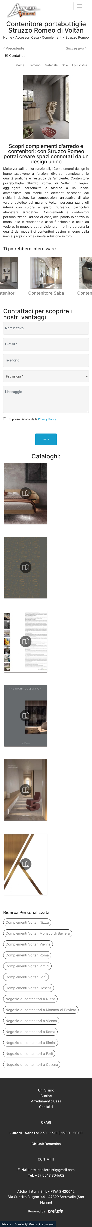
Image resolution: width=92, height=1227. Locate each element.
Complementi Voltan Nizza (27, 922)
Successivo (75, 48)
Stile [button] (65, 65)
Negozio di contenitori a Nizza (30, 999)
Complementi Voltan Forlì (26, 977)
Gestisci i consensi (41, 1224)
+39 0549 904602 (49, 1175)
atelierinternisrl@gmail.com (52, 1170)
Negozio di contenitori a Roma (30, 1032)
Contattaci (17, 55)
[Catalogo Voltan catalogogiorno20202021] (25, 641)
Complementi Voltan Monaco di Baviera (38, 933)
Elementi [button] (34, 65)
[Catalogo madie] (25, 864)
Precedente (14, 48)
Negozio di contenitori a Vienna (31, 1021)
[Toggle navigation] (79, 6)
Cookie (19, 1224)
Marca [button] (20, 65)
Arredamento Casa (46, 1101)
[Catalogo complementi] (25, 790)
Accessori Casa (27, 37)
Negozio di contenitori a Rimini (31, 1042)
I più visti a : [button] (80, 65)
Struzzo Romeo (77, 37)
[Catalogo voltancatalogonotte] (25, 716)
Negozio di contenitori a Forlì (29, 1053)
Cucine (46, 1096)
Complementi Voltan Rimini (27, 966)
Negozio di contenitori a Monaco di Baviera (41, 1010)
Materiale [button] (51, 65)
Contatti (46, 1107)
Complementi (52, 37)
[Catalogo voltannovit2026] (25, 567)
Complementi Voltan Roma (27, 955)
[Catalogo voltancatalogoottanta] (25, 493)
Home (7, 37)
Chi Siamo (46, 1090)
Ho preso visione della (31, 419)
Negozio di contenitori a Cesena (32, 1064)
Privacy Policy (47, 419)
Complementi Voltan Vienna (28, 944)
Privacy (6, 1224)
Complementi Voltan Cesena (29, 988)
